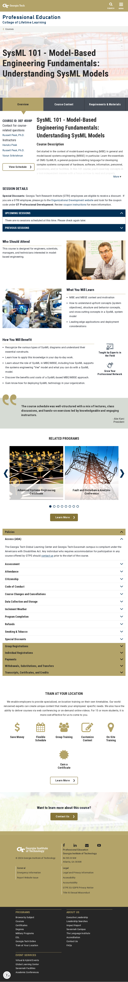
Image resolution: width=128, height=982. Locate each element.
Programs (23, 912)
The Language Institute (78, 933)
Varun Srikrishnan (12, 155)
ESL (18, 937)
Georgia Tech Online (26, 941)
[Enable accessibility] (7, 975)
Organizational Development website (72, 200)
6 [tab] (70, 506)
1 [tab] (50, 506)
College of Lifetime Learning (24, 22)
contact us (47, 555)
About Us (72, 912)
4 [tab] (62, 506)
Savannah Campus (76, 929)
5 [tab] (66, 506)
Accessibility (69, 877)
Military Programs (25, 933)
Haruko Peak (9, 145)
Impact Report (73, 925)
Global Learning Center (27, 964)
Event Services (26, 955)
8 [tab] (77, 506)
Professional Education (31, 17)
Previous (6, 473)
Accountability (70, 882)
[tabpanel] (36, 473)
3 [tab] (58, 506)
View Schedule (18, 166)
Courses (9, 29)
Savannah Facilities (25, 968)
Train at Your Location (27, 945)
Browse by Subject (25, 917)
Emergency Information (29, 872)
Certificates (21, 925)
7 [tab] (74, 506)
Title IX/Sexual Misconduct (76, 892)
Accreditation (73, 937)
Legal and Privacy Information (78, 872)
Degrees (20, 929)
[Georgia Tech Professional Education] (38, 850)
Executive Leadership (77, 917)
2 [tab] (54, 506)
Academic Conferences (27, 972)
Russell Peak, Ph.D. (13, 135)
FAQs (69, 945)
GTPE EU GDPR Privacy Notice (78, 887)
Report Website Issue (27, 877)
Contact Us (62, 816)
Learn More (62, 517)
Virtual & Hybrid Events (27, 960)
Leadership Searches (77, 921)
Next (122, 473)
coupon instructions (74, 204)
